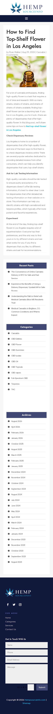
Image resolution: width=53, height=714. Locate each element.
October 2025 (17, 444)
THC (13, 389)
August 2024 (16, 494)
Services (9, 626)
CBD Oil (14, 361)
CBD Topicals (17, 367)
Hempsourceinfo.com (35, 700)
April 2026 (15, 427)
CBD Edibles (16, 339)
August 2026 (16, 421)
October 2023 (17, 551)
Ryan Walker (15, 52)
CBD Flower (16, 344)
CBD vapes (16, 373)
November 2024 (18, 477)
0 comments (12, 55)
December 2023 (18, 539)
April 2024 (15, 517)
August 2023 (16, 562)
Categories (10, 622)
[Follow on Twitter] (14, 604)
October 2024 (17, 483)
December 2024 (18, 472)
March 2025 (16, 455)
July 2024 (15, 500)
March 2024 (16, 523)
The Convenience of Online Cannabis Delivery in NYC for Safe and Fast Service (27, 275)
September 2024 (18, 489)
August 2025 (16, 449)
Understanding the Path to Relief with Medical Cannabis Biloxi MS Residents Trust (27, 299)
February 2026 (17, 433)
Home (8, 618)
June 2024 (15, 506)
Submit (42, 687)
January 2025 (17, 466)
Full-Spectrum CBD (19, 378)
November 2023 (18, 545)
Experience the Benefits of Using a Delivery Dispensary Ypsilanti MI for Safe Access (28, 287)
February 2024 (17, 528)
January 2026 (17, 438)
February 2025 (17, 461)
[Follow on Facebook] (7, 604)
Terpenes (15, 384)
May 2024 (15, 511)
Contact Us (10, 629)
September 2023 (18, 556)
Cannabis (40, 52)
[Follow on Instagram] (20, 604)
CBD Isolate (16, 356)
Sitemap (26, 703)
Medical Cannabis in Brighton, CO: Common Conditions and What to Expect (25, 311)
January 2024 (17, 534)
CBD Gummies (17, 350)
